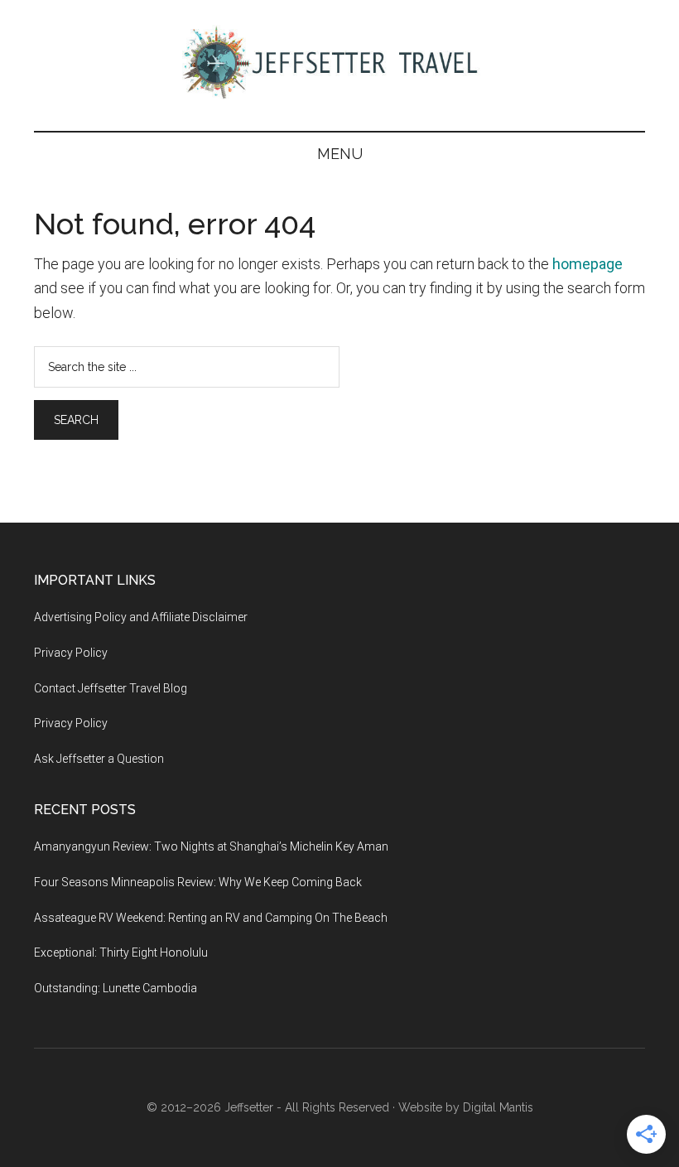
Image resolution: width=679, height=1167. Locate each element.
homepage (587, 263)
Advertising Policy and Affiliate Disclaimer (141, 617)
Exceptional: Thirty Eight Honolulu (121, 952)
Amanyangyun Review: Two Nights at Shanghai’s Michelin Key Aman (211, 846)
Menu (340, 153)
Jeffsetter (248, 1107)
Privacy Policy (71, 652)
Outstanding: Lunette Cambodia (115, 988)
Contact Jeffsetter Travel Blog (110, 688)
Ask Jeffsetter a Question (99, 758)
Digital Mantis (498, 1107)
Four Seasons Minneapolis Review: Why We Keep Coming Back (198, 882)
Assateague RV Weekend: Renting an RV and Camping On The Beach (211, 917)
